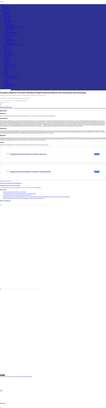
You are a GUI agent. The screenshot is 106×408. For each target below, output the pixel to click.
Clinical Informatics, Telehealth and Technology (13, 44)
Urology (6, 70)
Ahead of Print (7, 13)
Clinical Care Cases (10, 76)
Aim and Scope (7, 6)
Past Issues (6, 14)
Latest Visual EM (7, 16)
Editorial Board (7, 8)
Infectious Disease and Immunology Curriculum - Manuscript (28, 154)
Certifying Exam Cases (8, 39)
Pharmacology (7, 61)
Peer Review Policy (10, 24)
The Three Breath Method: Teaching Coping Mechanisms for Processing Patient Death (19, 193)
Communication (10, 42)
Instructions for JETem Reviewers (10, 32)
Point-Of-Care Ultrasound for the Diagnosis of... (11, 183)
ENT (5, 48)
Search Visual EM (7, 17)
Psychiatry (6, 63)
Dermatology (6, 45)
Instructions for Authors (8, 20)
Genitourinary (7, 50)
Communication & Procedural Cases (13, 77)
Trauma (5, 68)
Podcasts (6, 82)
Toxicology (6, 67)
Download (97, 154)
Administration (7, 36)
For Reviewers (5, 30)
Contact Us (4, 87)
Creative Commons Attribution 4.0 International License (21, 376)
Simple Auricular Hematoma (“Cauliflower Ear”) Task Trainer (14, 191)
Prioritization (9, 41)
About (3, 5)
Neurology (6, 56)
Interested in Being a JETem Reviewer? (11, 33)
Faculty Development (8, 49)
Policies (5, 23)
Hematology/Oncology (8, 53)
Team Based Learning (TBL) (9, 85)
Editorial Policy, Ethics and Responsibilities (15, 26)
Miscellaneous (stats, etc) (9, 55)
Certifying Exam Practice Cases (10, 75)
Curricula (6, 79)
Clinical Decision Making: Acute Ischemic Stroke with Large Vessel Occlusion (17, 195)
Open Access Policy (10, 28)
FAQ (5, 9)
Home (3, 4)
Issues (3, 11)
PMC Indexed (38, 187)
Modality (4, 74)
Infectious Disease (7, 54)
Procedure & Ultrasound (11, 43)
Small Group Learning (8, 84)
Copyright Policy (10, 25)
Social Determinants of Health (10, 66)
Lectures (6, 81)
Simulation (6, 83)
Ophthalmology (7, 58)
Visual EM (4, 15)
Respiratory (6, 65)
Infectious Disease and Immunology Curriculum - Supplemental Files (30, 171)
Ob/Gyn (6, 57)
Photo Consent (7, 22)
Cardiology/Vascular (8, 38)
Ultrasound (6, 69)
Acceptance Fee (10, 29)
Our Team (6, 7)
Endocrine (6, 47)
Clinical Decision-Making (11, 40)
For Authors (4, 19)
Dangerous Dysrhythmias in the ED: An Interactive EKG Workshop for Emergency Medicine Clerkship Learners (24, 198)
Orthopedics (6, 59)
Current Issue (6, 12)
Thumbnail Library (7, 18)
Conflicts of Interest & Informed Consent (14, 27)
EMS (5, 46)
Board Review (7, 37)
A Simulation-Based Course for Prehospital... (10, 185)
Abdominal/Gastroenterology (10, 35)
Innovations (6, 80)
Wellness (6, 72)
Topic (3, 34)
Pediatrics (6, 60)
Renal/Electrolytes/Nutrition (9, 64)
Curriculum (9, 107)
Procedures (6, 62)
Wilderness (6, 73)
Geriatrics (6, 52)
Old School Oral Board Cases (12, 78)
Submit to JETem (7, 21)
